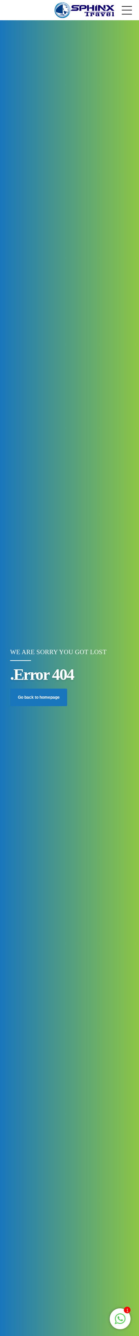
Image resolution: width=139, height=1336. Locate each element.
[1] (120, 1322)
